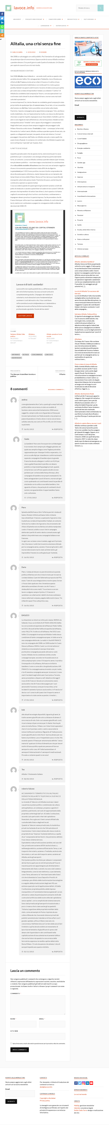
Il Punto (62, 374)
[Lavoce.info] (20, 8)
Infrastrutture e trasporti (86, 186)
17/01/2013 (32, 497)
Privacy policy (45, 1101)
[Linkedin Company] (87, 1083)
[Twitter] (2, 18)
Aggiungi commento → (56, 389)
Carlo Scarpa (17, 52)
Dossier (44, 52)
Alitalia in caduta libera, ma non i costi (88, 423)
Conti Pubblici (82, 138)
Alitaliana (32, 334)
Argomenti (17, 19)
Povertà (80, 220)
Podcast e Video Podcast (33, 19)
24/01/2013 (29, 760)
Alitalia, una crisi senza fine (35, 43)
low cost (49, 354)
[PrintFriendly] (2, 31)
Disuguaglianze (82, 143)
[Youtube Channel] (91, 1083)
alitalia (26, 354)
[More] (2, 35)
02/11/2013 (29, 951)
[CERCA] (101, 8)
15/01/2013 (31, 52)
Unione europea (82, 249)
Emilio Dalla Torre (80, 1110)
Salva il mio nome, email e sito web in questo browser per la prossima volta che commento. (39, 1043)
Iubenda (77, 1108)
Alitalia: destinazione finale (84, 394)
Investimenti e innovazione (86, 196)
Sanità (79, 225)
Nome (13, 1019)
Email (42, 1019)
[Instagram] (83, 1083)
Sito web (14, 1031)
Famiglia (80, 153)
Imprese (80, 177)
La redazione (45, 25)
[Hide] (1, 39)
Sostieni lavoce (61, 25)
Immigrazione (81, 172)
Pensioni (80, 215)
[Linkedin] (2, 22)
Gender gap (81, 162)
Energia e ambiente (83, 148)
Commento (15, 993)
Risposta (58, 429)
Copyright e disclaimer (48, 1098)
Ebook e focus (72, 19)
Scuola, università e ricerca (86, 230)
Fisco (79, 158)
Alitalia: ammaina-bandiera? (84, 262)
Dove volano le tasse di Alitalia (86, 364)
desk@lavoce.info (46, 1087)
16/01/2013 (29, 429)
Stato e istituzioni (83, 239)
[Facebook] (2, 14)
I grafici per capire (55, 19)
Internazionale (82, 191)
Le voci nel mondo (80, 1094)
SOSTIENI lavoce (25, 316)
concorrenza (37, 354)
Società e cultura (83, 234)
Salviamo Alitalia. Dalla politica (86, 314)
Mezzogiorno (81, 206)
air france (16, 354)
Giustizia (80, 167)
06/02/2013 (29, 779)
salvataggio (17, 357)
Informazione (81, 182)
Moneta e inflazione (84, 210)
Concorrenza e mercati (85, 134)
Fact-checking (89, 19)
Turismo (80, 244)
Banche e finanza (83, 129)
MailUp (76, 1105)
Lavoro (79, 201)
